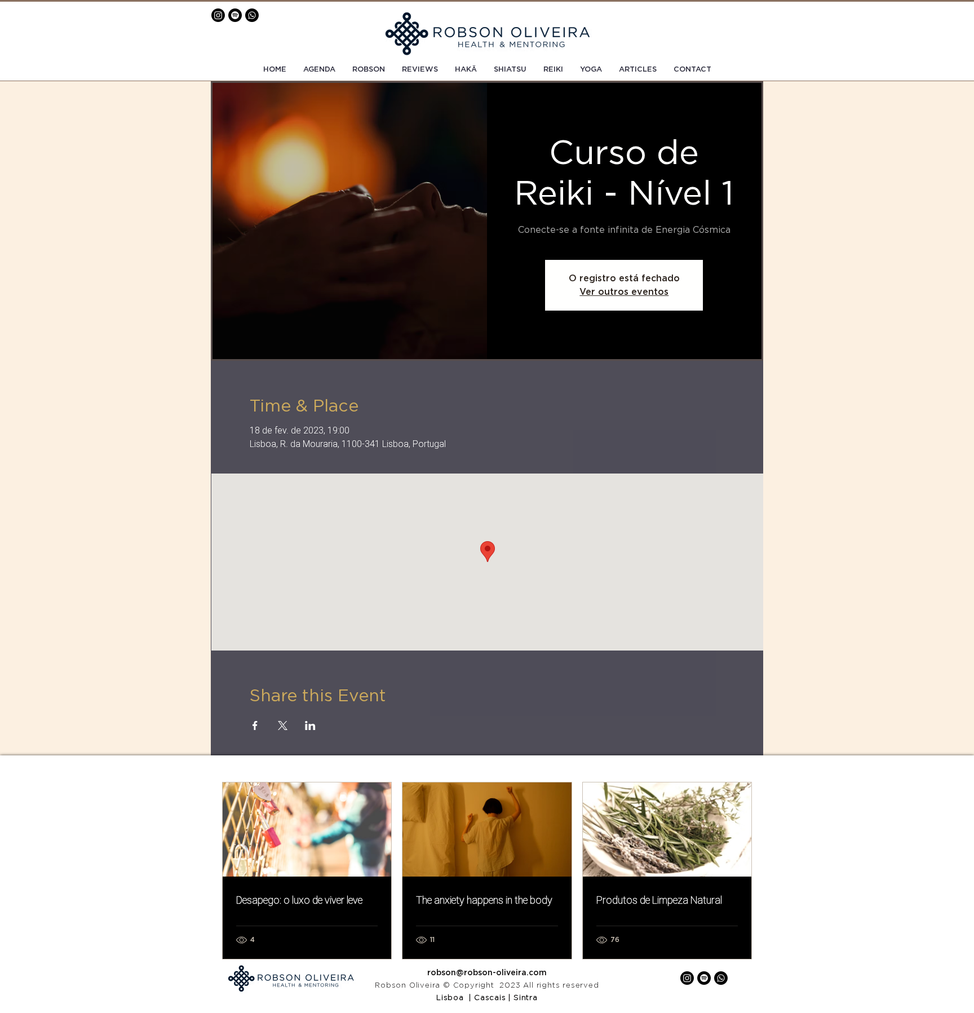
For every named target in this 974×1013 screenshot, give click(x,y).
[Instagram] (218, 15)
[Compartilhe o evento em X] (282, 725)
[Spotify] (235, 15)
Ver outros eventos (623, 292)
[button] (692, 70)
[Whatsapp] (252, 15)
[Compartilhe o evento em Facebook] (255, 725)
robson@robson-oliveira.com (487, 973)
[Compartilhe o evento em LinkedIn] (310, 725)
